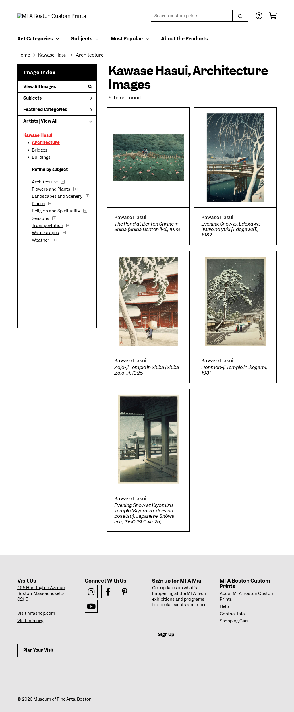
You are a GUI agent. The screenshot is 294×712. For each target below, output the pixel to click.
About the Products (184, 39)
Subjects (32, 98)
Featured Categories (45, 109)
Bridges (39, 150)
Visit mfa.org (30, 621)
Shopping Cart (234, 621)
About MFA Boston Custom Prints (247, 596)
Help (224, 606)
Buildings (41, 157)
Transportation (47, 225)
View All (49, 121)
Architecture (90, 55)
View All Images (39, 87)
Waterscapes (45, 233)
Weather (40, 240)
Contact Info (232, 614)
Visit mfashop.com (36, 613)
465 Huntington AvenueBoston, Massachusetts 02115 (41, 593)
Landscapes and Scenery (57, 196)
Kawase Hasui (53, 55)
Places (38, 204)
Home (23, 55)
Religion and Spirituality (56, 211)
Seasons (40, 218)
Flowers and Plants (51, 189)
